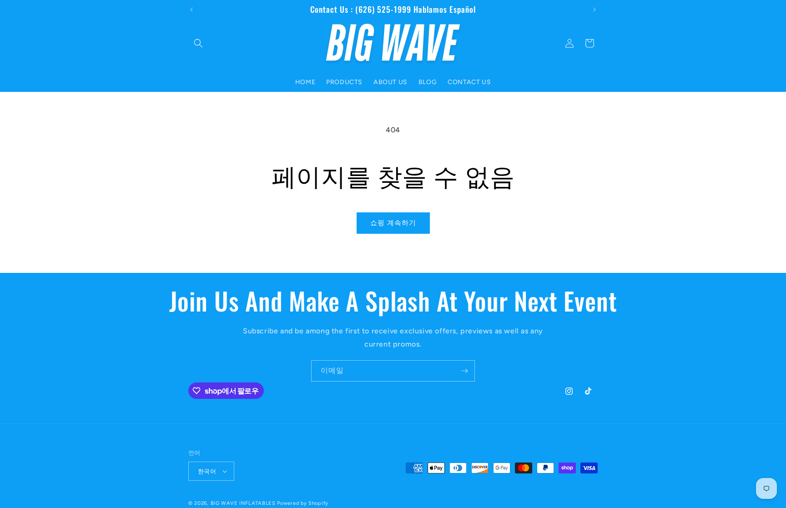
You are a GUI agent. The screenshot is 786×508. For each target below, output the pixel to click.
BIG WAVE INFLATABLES (243, 503)
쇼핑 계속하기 (393, 223)
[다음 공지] (594, 9)
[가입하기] (464, 371)
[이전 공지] (191, 9)
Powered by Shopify (302, 503)
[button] (198, 43)
